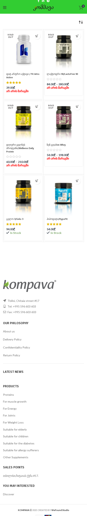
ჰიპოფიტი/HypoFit (57, 219)
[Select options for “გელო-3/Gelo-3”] (36, 180)
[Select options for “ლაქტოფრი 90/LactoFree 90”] (77, 35)
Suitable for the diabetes (18, 443)
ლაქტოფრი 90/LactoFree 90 (62, 74)
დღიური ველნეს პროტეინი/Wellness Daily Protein (20, 148)
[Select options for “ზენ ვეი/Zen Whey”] (77, 106)
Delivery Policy (12, 339)
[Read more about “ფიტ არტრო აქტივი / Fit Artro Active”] (36, 35)
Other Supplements (15, 457)
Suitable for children (15, 436)
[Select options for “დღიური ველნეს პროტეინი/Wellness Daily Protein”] (36, 106)
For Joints (9, 415)
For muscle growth (15, 401)
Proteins (8, 394)
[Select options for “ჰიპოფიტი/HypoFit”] (77, 180)
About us (9, 331)
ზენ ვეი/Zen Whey (56, 144)
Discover (8, 494)
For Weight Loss (13, 422)
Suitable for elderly (15, 429)
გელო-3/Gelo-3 (14, 219)
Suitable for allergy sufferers (21, 450)
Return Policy (11, 355)
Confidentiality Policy (16, 347)
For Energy (10, 408)
